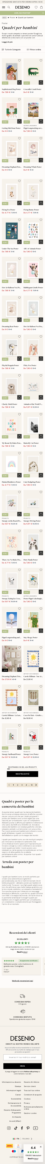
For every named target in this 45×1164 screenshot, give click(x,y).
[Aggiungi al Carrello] (19, 82)
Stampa (18, 1086)
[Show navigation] (3, 7)
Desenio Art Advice (31, 1082)
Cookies (27, 1099)
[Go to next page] (36, 785)
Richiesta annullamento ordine (33, 1108)
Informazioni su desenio (11, 1082)
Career (18, 1095)
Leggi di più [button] (7, 42)
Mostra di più (22, 774)
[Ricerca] (9, 7)
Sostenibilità (16, 1099)
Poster (12, 18)
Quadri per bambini (25, 18)
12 (32, 785)
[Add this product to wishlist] (19, 60)
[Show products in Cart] (41, 7)
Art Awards (16, 1117)
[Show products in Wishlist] (36, 7)
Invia (22, 1066)
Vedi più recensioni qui (22, 981)
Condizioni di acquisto (33, 1095)
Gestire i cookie (30, 1113)
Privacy (27, 1103)
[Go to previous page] (9, 785)
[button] (33, 1153)
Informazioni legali (13, 1090)
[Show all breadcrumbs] (4, 17)
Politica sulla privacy (31, 1072)
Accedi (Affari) (15, 1121)
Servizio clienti (30, 1086)
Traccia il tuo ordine (32, 1090)
